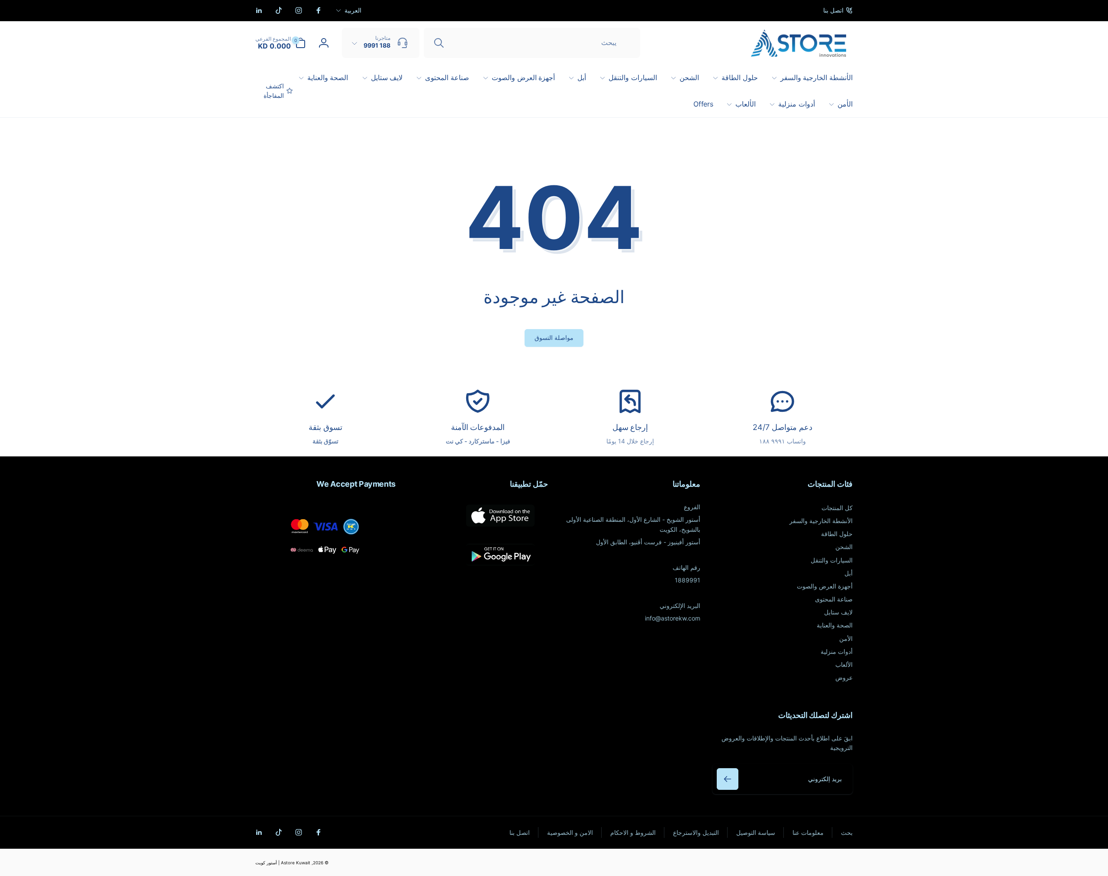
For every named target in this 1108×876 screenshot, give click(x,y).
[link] (838, 10)
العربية (353, 10)
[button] (280, 42)
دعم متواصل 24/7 (782, 427)
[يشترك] (727, 779)
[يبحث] (439, 43)
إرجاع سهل (630, 427)
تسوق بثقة (325, 427)
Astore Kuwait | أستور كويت (282, 862)
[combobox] (532, 43)
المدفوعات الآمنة (478, 427)
